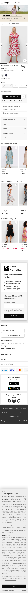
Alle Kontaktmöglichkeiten (12, 335)
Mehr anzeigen (18, 312)
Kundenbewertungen (8, 138)
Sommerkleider (15, 23)
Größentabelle (7, 91)
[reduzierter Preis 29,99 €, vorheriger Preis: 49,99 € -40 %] (9, 232)
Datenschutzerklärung (10, 580)
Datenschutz (23, 408)
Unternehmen (6, 354)
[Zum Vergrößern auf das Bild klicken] (25, 60)
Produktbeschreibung (8, 119)
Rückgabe (5, 129)
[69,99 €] (9, 157)
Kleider (8, 23)
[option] (2, 75)
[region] (14, 541)
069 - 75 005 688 (8, 348)
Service (3, 359)
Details (4, 124)
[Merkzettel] (22, 2)
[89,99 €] (9, 194)
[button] (2, 2)
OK (14, 586)
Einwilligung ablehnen (8, 590)
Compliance (23, 413)
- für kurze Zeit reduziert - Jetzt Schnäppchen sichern (12, 18)
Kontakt (4, 325)
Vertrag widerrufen (8, 408)
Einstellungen (22, 590)
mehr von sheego (7, 364)
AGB (17, 408)
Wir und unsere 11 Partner (9, 496)
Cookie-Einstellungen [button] (14, 416)
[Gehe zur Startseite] (7, 2)
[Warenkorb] (26, 2)
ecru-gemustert (5, 78)
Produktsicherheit (7, 133)
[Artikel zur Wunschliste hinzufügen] (24, 97)
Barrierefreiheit (6, 413)
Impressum (15, 413)
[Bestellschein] (19, 2)
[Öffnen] (25, 18)
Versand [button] (12, 70)
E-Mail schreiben (8, 331)
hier (8, 519)
